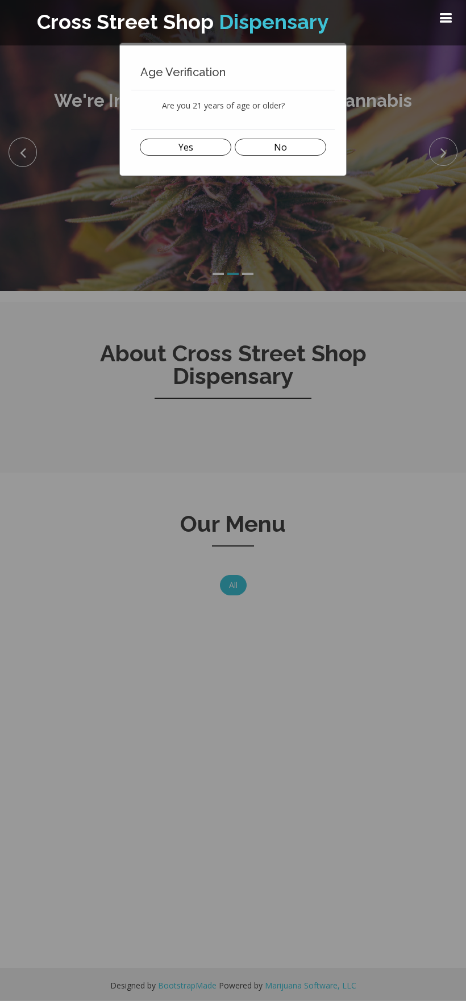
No (280, 147)
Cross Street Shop (182, 22)
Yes (185, 147)
